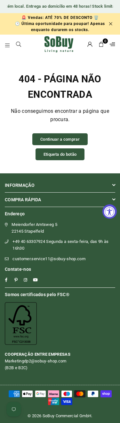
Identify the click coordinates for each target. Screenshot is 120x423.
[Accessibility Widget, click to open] (109, 211)
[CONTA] (90, 44)
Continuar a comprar (60, 139)
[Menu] (7, 44)
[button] (101, 44)
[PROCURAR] (18, 44)
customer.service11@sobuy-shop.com (48, 258)
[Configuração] (111, 44)
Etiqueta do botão (60, 154)
